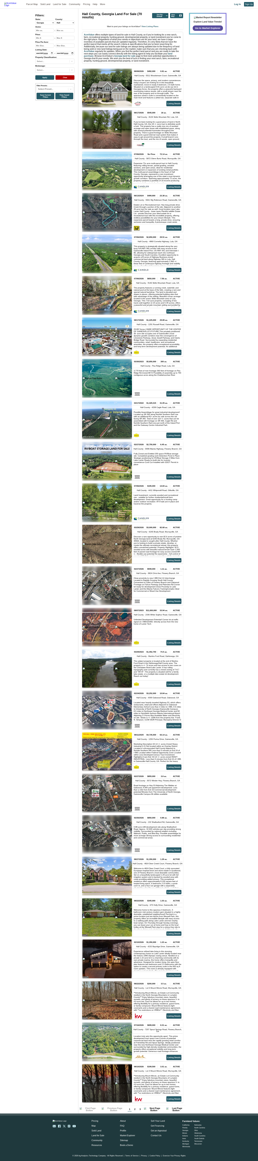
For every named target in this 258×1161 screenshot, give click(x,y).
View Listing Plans (149, 26)
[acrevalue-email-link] (54, 1126)
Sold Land (45, 4)
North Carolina (199, 1128)
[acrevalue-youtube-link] (74, 1126)
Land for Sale (59, 4)
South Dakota (199, 1138)
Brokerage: (40, 66)
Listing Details (174, 103)
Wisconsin (198, 1144)
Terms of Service (132, 1156)
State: (38, 19)
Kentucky (185, 1141)
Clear (65, 77)
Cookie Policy (155, 1156)
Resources (97, 1145)
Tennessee (198, 1141)
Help (95, 4)
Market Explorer (127, 1135)
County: (59, 19)
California (185, 1125)
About (123, 1121)
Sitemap (124, 1140)
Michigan (185, 1144)
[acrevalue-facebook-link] (59, 1126)
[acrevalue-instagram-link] (69, 1126)
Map (94, 1126)
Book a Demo (126, 1145)
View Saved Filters (64, 96)
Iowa (184, 1138)
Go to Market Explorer (207, 28)
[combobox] (38, 89)
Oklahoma (198, 1133)
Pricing (86, 4)
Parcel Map (32, 4)
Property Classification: (46, 57)
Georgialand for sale (124, 56)
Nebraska (197, 1125)
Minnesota (186, 1147)
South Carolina (199, 1136)
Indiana (185, 1136)
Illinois (184, 1133)
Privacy (144, 1156)
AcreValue (89, 35)
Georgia (185, 1130)
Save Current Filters (45, 96)
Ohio (196, 1130)
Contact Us (156, 1135)
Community (74, 4)
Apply (44, 77)
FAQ (122, 1126)
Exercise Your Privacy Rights (174, 1156)
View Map (173, 15)
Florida (184, 1128)
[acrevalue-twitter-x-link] (64, 1126)
